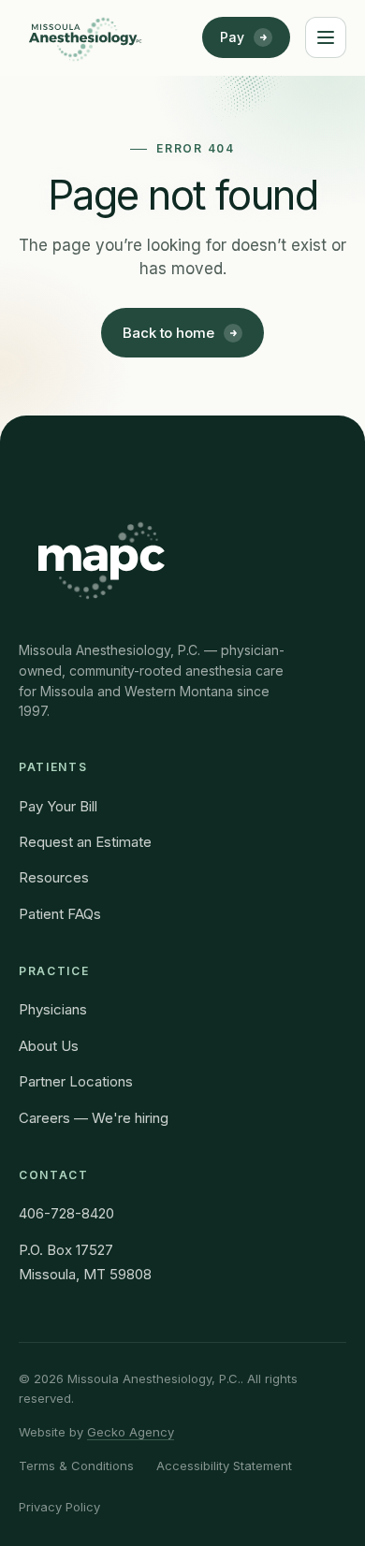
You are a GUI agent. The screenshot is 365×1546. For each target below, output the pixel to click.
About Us (49, 1046)
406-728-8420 (66, 1213)
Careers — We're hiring (93, 1118)
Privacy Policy (59, 1506)
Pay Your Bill (58, 806)
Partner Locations (76, 1081)
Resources (54, 877)
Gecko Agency (130, 1431)
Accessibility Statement (224, 1465)
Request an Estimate (85, 842)
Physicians (53, 1009)
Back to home (168, 333)
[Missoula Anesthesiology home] (85, 37)
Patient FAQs (60, 914)
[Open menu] (325, 37)
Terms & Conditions (76, 1465)
